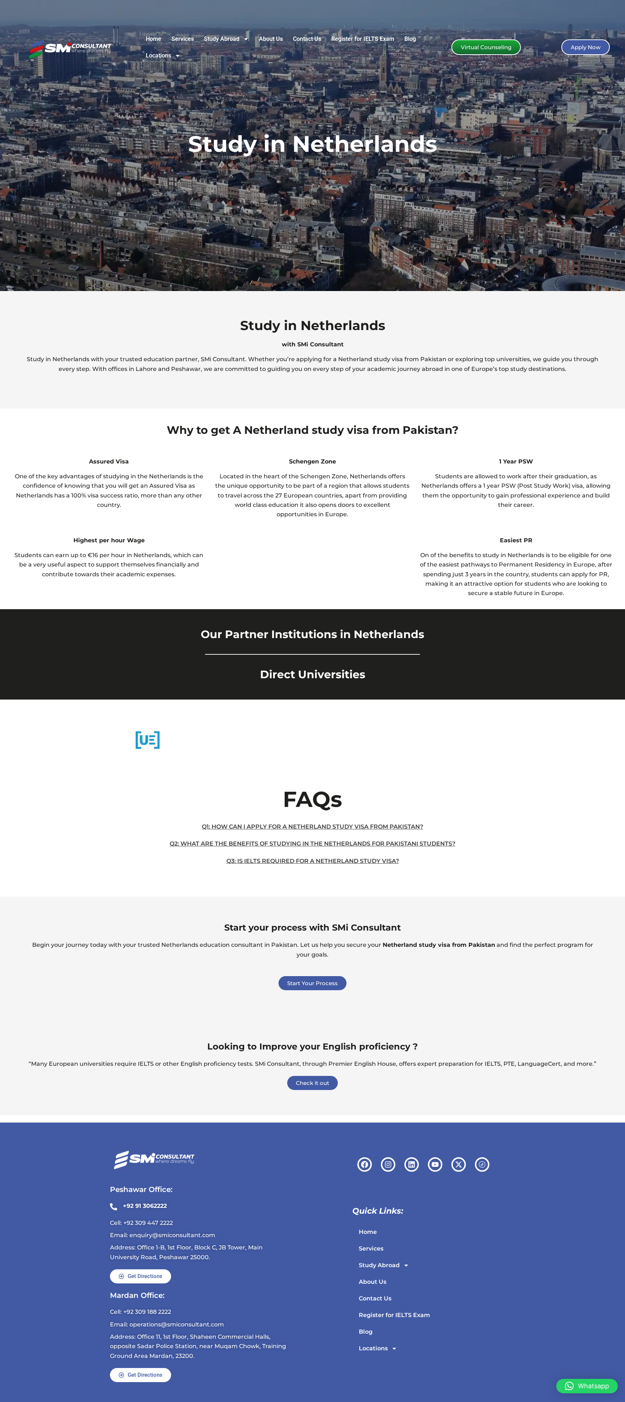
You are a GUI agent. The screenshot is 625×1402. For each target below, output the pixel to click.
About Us (271, 38)
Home (153, 38)
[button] (587, 1386)
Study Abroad (221, 38)
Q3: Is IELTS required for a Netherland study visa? (312, 861)
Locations (158, 55)
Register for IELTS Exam (362, 38)
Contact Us (307, 38)
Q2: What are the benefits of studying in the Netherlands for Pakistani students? (312, 843)
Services (182, 38)
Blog (410, 38)
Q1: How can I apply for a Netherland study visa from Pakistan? (312, 826)
